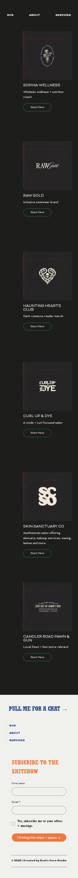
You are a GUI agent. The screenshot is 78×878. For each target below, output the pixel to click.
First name (18, 783)
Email (16, 802)
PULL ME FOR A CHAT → (39, 710)
